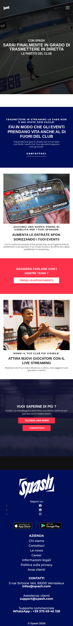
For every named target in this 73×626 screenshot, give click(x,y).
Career (36, 555)
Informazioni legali (36, 560)
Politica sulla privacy (36, 565)
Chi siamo (36, 541)
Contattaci (37, 545)
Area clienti (36, 569)
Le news (36, 550)
